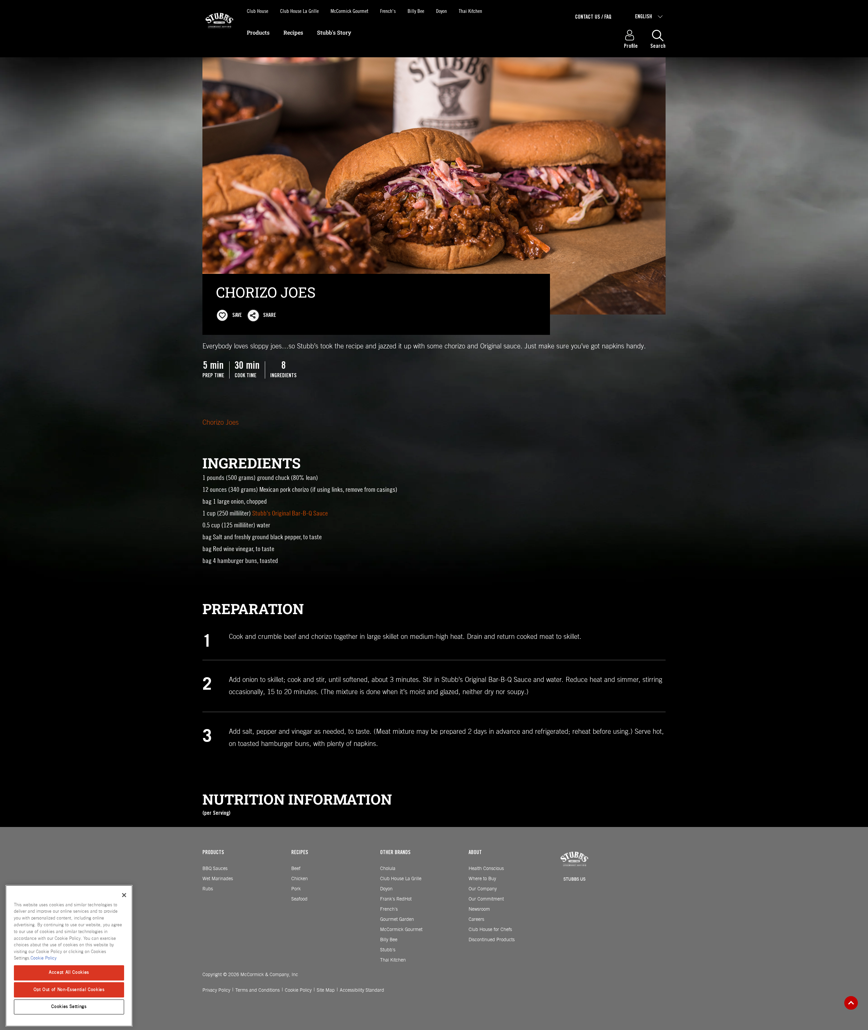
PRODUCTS (213, 852)
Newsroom (479, 909)
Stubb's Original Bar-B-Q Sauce (290, 513)
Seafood (299, 899)
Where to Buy (482, 878)
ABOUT (475, 852)
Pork (296, 889)
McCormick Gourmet (349, 10)
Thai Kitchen (470, 10)
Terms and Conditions (257, 990)
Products (258, 32)
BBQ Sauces (215, 868)
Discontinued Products (492, 939)
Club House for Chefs (490, 929)
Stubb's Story (334, 32)
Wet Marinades (217, 878)
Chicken (299, 878)
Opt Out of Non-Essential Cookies (69, 989)
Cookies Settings (69, 1007)
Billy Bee (416, 10)
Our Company (483, 889)
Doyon (441, 10)
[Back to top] (851, 1003)
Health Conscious (486, 868)
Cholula (387, 868)
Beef (295, 868)
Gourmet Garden (397, 919)
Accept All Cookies (69, 972)
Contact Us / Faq (593, 17)
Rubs (207, 889)
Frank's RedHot (396, 899)
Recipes (293, 32)
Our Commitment (486, 899)
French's (388, 10)
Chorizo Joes (220, 422)
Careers (476, 919)
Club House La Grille (299, 10)
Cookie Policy (298, 990)
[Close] (124, 895)
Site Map (326, 990)
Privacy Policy (216, 990)
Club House (257, 10)
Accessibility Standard (362, 990)
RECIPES (299, 852)
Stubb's (387, 950)
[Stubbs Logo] (219, 31)
